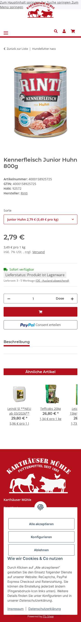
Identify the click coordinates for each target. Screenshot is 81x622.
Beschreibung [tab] (17, 342)
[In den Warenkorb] (7, 62)
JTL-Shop (48, 616)
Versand (38, 252)
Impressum (15, 609)
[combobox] (40, 219)
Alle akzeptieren (41, 524)
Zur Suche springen (56, 2)
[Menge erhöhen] (72, 298)
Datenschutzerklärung (44, 609)
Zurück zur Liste (17, 49)
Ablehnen (41, 550)
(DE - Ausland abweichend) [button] (52, 281)
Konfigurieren (41, 537)
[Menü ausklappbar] (6, 31)
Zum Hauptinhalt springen (20, 2)
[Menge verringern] (9, 298)
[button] (57, 31)
